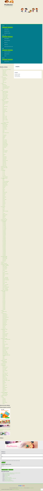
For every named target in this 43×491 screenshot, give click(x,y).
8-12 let (4, 208)
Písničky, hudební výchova (4, 290)
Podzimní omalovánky (5, 278)
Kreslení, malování (5, 370)
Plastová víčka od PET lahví (7, 477)
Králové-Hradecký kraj (5, 317)
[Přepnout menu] (7, 27)
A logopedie (4, 221)
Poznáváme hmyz (5, 78)
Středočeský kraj (5, 324)
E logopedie (4, 231)
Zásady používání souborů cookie (8, 46)
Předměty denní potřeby (6, 347)
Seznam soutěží (5, 361)
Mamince (4, 272)
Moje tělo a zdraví (5, 111)
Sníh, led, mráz (4, 93)
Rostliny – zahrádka (5, 119)
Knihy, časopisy (3, 206)
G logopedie (4, 233)
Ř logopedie (4, 245)
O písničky (4, 303)
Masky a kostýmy (5, 374)
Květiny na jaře (4, 70)
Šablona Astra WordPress (15, 489)
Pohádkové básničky (5, 144)
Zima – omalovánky (5, 288)
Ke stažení (3, 25)
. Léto (2, 76)
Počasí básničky (5, 142)
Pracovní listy (4, 218)
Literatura (4, 213)
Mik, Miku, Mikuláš (7, 474)
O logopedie (4, 243)
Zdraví (3, 155)
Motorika (4, 189)
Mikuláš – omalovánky (5, 273)
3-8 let (3, 207)
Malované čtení (5, 311)
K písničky (4, 298)
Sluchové (4, 200)
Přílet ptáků (4, 73)
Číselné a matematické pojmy (6, 339)
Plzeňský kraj (4, 323)
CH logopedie (4, 228)
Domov (4, 340)
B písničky (4, 291)
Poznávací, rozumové (5, 333)
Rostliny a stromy (5, 351)
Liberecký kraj (4, 318)
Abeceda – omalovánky (6, 265)
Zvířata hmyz (4, 159)
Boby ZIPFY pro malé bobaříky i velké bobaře (10, 478)
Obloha (4, 276)
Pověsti (2, 312)
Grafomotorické (5, 331)
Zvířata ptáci (4, 161)
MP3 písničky (4, 259)
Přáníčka (4, 381)
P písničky (4, 304)
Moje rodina (4, 110)
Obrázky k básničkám (4, 263)
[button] (6, 35)
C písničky (4, 292)
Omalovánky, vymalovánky (4, 264)
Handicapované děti (5, 182)
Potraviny (4, 345)
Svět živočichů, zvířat (5, 353)
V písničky (4, 308)
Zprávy (2, 396)
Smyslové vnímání (5, 352)
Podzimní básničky (5, 143)
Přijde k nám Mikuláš (5, 92)
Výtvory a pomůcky (5, 394)
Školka (3, 149)
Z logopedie (4, 255)
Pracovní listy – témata (4, 338)
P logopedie (4, 244)
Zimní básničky (4, 156)
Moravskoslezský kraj (5, 319)
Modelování (4, 376)
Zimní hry (4, 205)
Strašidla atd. (4, 382)
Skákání (4, 198)
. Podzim (2, 83)
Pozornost (4, 194)
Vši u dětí (6, 476)
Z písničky (4, 309)
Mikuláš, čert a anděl (5, 375)
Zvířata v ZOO (4, 82)
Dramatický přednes (8, 479)
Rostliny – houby (5, 116)
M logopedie (4, 240)
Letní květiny (4, 77)
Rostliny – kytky (5, 117)
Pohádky (2, 310)
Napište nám (5, 42)
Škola (3, 148)
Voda (3, 81)
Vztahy (3, 358)
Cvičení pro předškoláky (6, 181)
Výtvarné (4, 337)
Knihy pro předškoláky (7, 40)
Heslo (2, 456)
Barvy (3, 100)
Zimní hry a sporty (5, 97)
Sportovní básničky (5, 150)
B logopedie (4, 222)
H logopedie (4, 234)
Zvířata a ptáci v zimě (5, 98)
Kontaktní (4, 187)
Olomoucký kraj (5, 320)
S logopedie (4, 249)
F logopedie (4, 232)
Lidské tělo (4, 136)
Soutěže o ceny (3, 360)
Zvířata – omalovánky (5, 289)
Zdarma (4, 403)
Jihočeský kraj (4, 313)
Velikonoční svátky (5, 75)
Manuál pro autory (6, 61)
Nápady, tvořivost (5, 214)
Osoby (3, 138)
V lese (3, 89)
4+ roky (4, 173)
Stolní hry (4, 204)
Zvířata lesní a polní (5, 160)
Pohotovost (4, 193)
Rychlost (4, 195)
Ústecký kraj (4, 325)
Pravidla (4, 346)
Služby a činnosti (5, 402)
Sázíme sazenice (5, 74)
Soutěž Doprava (5, 362)
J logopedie (4, 237)
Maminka (4, 137)
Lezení (3, 188)
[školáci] (5, 418)
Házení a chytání (5, 183)
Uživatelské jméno (3, 453)
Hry (3, 212)
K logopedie (4, 238)
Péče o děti (4, 401)
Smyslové (4, 201)
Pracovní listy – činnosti (4, 329)
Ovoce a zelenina (5, 85)
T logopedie (4, 250)
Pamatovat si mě (4, 461)
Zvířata (3, 391)
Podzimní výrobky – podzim (6, 380)
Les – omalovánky (5, 271)
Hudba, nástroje (5, 266)
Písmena (4, 112)
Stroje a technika (5, 282)
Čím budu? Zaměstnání (5, 101)
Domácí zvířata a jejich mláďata (7, 69)
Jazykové (4, 332)
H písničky (4, 296)
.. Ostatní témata (3, 99)
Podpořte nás (6, 44)
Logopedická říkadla (4, 220)
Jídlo (3, 105)
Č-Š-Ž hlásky (4, 227)
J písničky (4, 297)
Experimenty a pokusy (4, 166)
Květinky (4, 270)
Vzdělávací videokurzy (4, 395)
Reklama (3, 48)
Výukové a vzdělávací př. (4, 392)
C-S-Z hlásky (4, 226)
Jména (3, 130)
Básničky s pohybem (5, 124)
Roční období (4, 350)
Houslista (16, 72)
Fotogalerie (4, 398)
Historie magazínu (6, 38)
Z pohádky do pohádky (6, 122)
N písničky (4, 302)
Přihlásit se (3, 462)
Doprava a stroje (5, 125)
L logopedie (4, 239)
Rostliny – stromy (5, 118)
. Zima (2, 90)
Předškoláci (8, 5)
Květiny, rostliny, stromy (6, 132)
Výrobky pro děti (5, 393)
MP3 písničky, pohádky (4, 256)
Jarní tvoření (4, 369)
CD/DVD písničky (5, 257)
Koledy (3, 131)
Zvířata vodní (4, 165)
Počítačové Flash (5, 192)
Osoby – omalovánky (5, 277)
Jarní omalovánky (5, 267)
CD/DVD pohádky (5, 258)
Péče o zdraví (4, 341)
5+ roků (4, 174)
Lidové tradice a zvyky (4, 219)
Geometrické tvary (5, 126)
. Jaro (2, 68)
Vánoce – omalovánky (5, 284)
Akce (3, 397)
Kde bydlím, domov (5, 106)
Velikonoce (4, 154)
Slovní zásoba (4, 199)
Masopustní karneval (5, 91)
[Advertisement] (21, 17)
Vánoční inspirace (5, 387)
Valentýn (4, 283)
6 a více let (4, 175)
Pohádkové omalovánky (6, 279)
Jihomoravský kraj (5, 314)
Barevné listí (4, 84)
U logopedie (4, 251)
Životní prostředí (5, 359)
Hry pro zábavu (5, 368)
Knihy (3, 107)
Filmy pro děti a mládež (4, 167)
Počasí (3, 113)
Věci (3, 153)
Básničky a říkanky (3, 123)
